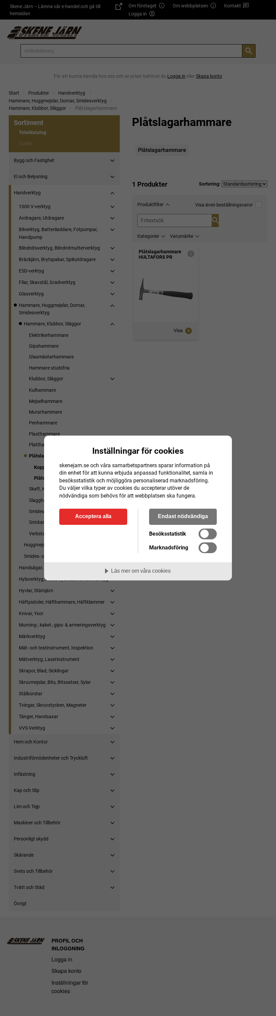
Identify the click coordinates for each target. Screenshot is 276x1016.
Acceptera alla (93, 516)
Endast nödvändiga (183, 516)
